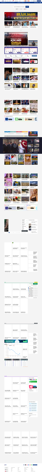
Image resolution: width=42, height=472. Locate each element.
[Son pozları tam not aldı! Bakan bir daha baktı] (8, 414)
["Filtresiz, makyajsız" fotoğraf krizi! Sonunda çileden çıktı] (16, 402)
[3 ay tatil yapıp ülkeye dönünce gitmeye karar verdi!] (16, 394)
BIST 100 (7, 345)
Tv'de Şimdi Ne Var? (31, 390)
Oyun (31, 467)
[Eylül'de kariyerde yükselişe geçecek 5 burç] (8, 102)
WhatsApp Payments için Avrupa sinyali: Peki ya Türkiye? (16, 445)
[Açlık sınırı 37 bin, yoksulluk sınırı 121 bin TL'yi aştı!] (8, 199)
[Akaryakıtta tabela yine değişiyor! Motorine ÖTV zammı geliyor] (25, 353)
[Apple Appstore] (6, 469)
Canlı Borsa (36, 323)
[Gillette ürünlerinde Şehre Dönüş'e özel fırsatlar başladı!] (16, 252)
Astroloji (18, 469)
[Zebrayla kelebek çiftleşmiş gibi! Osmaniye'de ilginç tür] (30, 253)
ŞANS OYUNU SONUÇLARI (32, 401)
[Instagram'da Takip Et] (32, 379)
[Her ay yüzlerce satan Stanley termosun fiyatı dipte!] (17, 183)
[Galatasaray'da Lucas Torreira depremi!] (22, 45)
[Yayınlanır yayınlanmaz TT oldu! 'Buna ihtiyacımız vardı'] (24, 418)
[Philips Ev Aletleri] (24, 0)
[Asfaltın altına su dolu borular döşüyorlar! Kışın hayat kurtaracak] (30, 257)
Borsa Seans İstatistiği (26, 467)
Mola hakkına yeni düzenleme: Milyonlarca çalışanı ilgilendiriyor (35, 352)
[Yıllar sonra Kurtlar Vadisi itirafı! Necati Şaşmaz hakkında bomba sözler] (16, 379)
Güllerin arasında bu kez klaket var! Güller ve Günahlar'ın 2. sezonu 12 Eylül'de (7, 445)
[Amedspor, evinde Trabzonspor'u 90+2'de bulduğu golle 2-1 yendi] (5, 45)
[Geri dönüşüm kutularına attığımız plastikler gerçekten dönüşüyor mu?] (16, 244)
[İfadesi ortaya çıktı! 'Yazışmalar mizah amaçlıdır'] (24, 387)
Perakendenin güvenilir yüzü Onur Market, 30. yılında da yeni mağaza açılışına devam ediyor (8, 453)
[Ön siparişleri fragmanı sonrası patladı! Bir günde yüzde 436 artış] (25, 45)
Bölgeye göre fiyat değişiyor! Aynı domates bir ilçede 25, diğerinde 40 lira (35, 348)
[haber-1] (7, 159)
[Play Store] (6, 467)
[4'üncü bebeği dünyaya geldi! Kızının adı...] (8, 179)
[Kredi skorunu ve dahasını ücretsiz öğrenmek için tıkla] (16, 45)
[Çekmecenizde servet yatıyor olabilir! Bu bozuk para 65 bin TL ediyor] (13, 45)
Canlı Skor (36, 282)
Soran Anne (32, 469)
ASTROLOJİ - (26, 60)
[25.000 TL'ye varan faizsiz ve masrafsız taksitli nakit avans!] (34, 77)
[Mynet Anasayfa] (3, 1)
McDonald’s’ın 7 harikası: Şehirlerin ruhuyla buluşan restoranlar (16, 438)
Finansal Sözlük (25, 469)
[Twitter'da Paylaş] (33, 416)
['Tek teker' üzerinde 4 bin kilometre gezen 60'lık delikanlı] (25, 191)
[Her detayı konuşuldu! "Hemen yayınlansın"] (17, 70)
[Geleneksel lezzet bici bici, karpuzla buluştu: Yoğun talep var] (8, 268)
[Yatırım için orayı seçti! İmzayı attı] (16, 410)
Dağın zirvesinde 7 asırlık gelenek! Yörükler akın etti (35, 270)
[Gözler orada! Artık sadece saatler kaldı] (8, 330)
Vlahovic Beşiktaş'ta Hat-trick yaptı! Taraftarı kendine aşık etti (10, 2)
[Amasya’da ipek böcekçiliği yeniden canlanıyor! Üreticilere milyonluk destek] (19, 45)
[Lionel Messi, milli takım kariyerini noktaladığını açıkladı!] (16, 301)
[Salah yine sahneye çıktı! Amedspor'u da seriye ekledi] (16, 285)
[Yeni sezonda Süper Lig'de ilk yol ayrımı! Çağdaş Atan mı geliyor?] (16, 308)
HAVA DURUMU (19, 2)
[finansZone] (33, 133)
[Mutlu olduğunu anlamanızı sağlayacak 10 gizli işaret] (17, 77)
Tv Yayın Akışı (30, 389)
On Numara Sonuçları (33, 410)
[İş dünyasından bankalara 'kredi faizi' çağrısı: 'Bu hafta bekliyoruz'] (24, 326)
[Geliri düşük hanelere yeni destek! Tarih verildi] (20, 45)
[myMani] (12, 1)
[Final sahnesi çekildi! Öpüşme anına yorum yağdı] (8, 74)
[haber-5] (34, 159)
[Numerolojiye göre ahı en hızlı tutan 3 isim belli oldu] (25, 77)
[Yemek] (28, 0)
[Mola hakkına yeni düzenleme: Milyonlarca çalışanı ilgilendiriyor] (30, 352)
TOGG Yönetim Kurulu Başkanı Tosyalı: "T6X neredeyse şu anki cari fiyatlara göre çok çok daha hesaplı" (35, 344)
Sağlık (18, 468)
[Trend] (25, 0)
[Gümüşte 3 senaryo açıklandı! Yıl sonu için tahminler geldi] (25, 345)
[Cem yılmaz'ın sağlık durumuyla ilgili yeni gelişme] (6, 45)
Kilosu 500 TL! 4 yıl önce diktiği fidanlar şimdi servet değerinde (25, 445)
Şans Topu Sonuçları (33, 408)
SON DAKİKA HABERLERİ (3, 2)
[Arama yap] (31, 1)
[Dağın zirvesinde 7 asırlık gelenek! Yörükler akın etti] (30, 270)
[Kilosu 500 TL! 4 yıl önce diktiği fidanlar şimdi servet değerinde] (25, 441)
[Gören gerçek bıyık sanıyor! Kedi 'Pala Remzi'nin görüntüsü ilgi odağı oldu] (30, 266)
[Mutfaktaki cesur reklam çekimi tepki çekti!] (34, 195)
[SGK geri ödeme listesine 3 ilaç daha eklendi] (24, 244)
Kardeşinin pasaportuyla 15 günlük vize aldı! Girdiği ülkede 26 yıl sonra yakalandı (35, 262)
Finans (11, 469)
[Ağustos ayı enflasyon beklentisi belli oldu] (8, 110)
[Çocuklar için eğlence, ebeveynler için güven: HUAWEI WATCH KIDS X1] (34, 70)
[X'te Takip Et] (25, 464)
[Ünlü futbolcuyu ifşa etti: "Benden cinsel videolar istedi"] (25, 110)
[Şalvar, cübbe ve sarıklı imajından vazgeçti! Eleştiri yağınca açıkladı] (8, 402)
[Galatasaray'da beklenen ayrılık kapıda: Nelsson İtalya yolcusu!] (4, 45)
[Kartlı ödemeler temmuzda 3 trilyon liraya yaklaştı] (34, 449)
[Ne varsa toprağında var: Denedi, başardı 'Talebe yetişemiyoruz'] (17, 449)
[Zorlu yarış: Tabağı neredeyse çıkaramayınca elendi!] (25, 102)
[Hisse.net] (17, 61)
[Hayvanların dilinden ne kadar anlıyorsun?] (34, 175)
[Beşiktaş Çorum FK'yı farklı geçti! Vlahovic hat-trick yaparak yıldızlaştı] (8, 301)
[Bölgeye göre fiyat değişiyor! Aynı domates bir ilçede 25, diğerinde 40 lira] (16, 260)
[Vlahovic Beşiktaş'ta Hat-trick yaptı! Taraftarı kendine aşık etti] (8, 289)
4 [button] (10, 232)
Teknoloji (18, 467)
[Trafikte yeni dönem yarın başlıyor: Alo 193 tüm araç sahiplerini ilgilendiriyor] (30, 335)
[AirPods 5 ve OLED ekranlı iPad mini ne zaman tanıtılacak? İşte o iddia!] (16, 268)
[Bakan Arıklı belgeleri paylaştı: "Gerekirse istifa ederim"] (18, 45)
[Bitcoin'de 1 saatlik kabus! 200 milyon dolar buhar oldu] (30, 339)
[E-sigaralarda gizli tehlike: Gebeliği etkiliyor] (34, 183)
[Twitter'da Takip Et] (30, 379)
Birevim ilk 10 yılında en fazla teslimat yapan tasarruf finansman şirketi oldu (33, 438)
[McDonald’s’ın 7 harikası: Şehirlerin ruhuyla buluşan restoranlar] (17, 433)
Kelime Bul (32, 468)
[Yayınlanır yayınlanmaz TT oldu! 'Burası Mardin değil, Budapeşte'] (24, 264)
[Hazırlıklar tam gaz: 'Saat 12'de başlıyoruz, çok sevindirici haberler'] (8, 260)
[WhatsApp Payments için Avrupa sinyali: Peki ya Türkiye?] (17, 441)
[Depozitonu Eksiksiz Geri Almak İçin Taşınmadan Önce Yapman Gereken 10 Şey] (17, 191)
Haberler (12, 468)
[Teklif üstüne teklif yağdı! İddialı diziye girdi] (24, 398)
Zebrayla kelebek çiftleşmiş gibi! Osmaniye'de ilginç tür (35, 253)
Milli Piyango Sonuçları (34, 403)
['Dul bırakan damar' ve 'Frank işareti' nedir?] (27, 45)
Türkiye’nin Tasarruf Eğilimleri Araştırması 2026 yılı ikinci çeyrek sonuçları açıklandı (33, 445)
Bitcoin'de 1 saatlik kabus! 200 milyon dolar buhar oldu (35, 339)
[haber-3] (21, 159)
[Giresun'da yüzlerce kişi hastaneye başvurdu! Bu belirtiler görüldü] (21, 16)
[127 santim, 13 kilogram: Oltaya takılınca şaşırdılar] (25, 175)
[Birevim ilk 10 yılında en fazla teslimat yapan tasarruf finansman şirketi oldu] (34, 433)
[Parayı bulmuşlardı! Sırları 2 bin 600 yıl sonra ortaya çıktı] (34, 106)
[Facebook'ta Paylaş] (32, 416)
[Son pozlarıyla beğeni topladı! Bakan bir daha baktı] (16, 418)
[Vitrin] (27, 0)
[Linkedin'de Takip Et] (33, 379)
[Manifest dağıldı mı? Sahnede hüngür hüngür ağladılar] (8, 191)
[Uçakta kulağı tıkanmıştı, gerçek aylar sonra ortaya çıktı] (11, 45)
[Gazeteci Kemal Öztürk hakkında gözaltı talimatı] (8, 45)
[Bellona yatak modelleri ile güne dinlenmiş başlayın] (8, 433)
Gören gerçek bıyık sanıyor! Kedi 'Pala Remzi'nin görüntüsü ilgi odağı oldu (34, 266)
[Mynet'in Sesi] (8, 61)
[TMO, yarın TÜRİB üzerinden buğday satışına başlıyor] (25, 183)
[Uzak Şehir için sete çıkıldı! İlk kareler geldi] (24, 410)
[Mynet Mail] (40, 2)
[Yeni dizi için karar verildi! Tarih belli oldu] (16, 387)
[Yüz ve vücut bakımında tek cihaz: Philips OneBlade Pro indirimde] (17, 199)
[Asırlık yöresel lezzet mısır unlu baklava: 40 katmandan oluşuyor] (24, 252)
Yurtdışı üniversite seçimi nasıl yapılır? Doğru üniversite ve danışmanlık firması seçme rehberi (25, 453)
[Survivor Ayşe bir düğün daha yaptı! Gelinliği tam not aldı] (8, 383)
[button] (30, 1)
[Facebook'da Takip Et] (29, 379)
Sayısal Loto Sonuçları (33, 405)
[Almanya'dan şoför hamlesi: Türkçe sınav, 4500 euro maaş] (16, 334)
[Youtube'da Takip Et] (35, 379)
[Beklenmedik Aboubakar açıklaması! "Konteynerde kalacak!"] (8, 308)
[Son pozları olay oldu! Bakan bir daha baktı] (24, 379)
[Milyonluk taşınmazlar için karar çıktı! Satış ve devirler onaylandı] (25, 199)
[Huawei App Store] (6, 471)
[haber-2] (14, 159)
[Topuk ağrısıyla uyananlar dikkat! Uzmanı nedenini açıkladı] (17, 110)
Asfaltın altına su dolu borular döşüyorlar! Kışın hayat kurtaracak (35, 257)
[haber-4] (28, 159)
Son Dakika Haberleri (13, 467)
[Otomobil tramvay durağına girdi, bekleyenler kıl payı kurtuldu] (25, 70)
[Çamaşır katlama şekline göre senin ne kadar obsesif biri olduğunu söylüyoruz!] (17, 102)
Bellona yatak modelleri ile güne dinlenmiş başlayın (8, 437)
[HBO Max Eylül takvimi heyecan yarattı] (8, 248)
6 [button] (13, 232)
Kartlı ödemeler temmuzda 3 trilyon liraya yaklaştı (33, 453)
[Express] (29, 0)
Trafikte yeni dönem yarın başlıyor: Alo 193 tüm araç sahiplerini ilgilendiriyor (35, 335)
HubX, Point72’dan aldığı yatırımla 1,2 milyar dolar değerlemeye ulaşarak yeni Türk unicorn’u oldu (25, 438)
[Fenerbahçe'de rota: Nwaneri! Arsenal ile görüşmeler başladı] (12, 45)
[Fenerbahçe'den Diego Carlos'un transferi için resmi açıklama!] (24, 285)
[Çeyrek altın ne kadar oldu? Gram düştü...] (17, 175)
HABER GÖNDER (36, 2)
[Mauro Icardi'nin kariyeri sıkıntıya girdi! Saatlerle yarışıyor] (17, 45)
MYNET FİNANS (8, 57)
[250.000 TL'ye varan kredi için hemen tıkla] (10, 45)
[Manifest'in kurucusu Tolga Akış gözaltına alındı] (8, 394)
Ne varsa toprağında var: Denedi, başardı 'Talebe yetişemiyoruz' (16, 453)
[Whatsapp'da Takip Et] (36, 379)
